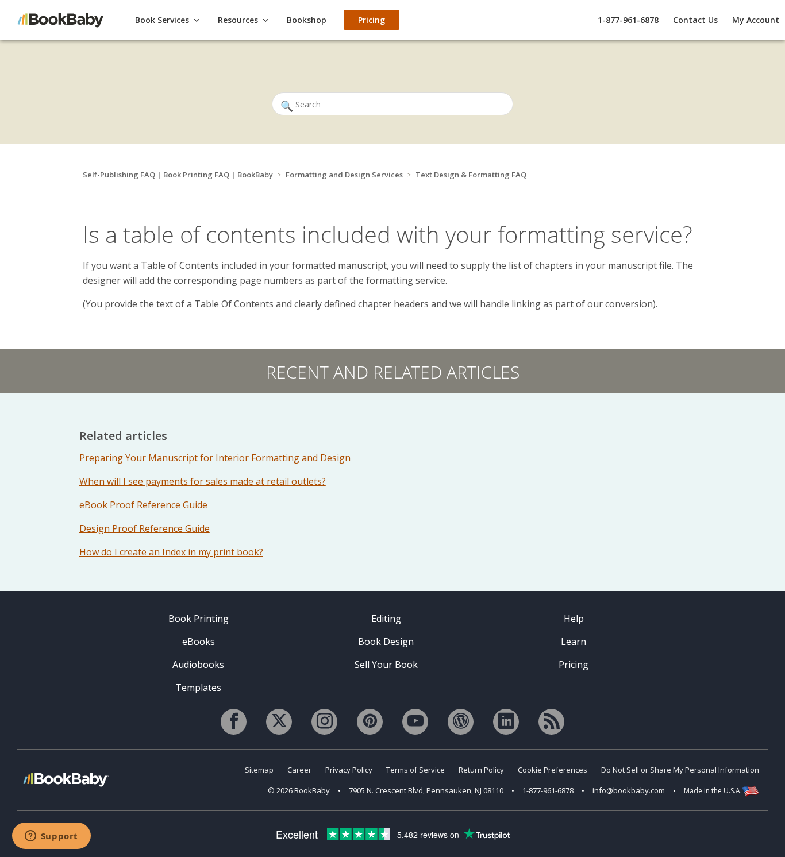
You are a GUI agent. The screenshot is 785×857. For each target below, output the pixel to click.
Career (299, 770)
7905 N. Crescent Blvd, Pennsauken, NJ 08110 (426, 790)
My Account (755, 19)
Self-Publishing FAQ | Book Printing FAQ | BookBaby (178, 174)
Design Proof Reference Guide (144, 528)
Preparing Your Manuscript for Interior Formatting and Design (215, 457)
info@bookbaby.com (628, 790)
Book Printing (198, 618)
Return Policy (481, 770)
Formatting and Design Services (344, 174)
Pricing (573, 664)
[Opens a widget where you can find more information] (51, 837)
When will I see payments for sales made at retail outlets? (202, 481)
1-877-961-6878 (628, 19)
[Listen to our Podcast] (551, 722)
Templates (198, 687)
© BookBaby (299, 790)
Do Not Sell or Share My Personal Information (680, 770)
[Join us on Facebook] (234, 722)
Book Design (386, 641)
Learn (573, 641)
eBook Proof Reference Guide (143, 505)
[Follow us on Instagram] (324, 722)
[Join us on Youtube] (415, 722)
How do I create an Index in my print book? (171, 552)
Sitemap (259, 770)
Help (574, 618)
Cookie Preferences (552, 770)
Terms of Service (415, 770)
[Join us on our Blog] (461, 722)
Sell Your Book (386, 664)
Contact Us (695, 19)
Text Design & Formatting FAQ (470, 174)
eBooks (198, 641)
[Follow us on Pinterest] (370, 722)
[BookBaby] (66, 19)
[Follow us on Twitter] (279, 722)
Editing (386, 618)
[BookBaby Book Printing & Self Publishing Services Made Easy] (66, 779)
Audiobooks (198, 664)
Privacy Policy (348, 770)
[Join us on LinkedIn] (506, 722)
